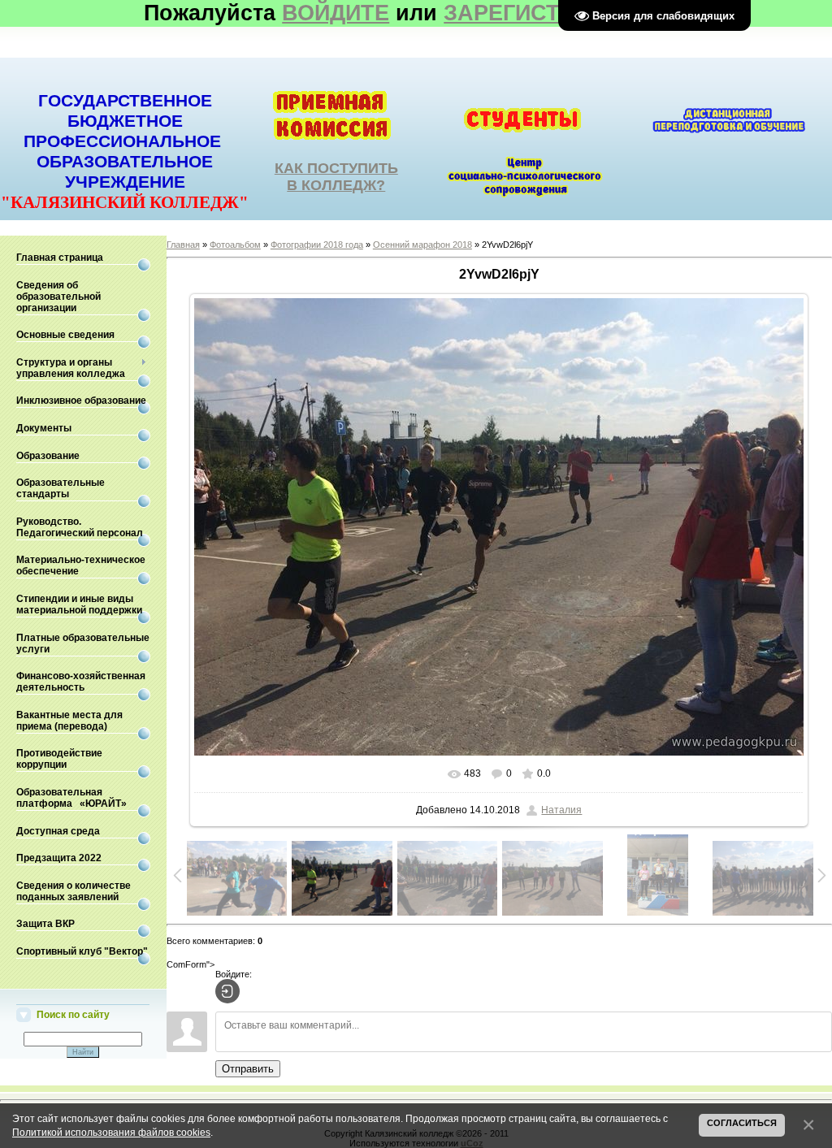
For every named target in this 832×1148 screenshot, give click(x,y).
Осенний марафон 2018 (422, 244)
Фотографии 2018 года (317, 244)
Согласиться (742, 1123)
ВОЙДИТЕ (335, 13)
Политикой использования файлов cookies (111, 1132)
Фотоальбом (235, 244)
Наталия (561, 810)
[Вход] (227, 991)
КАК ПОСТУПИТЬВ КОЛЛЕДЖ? (336, 176)
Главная (183, 244)
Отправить (248, 1069)
